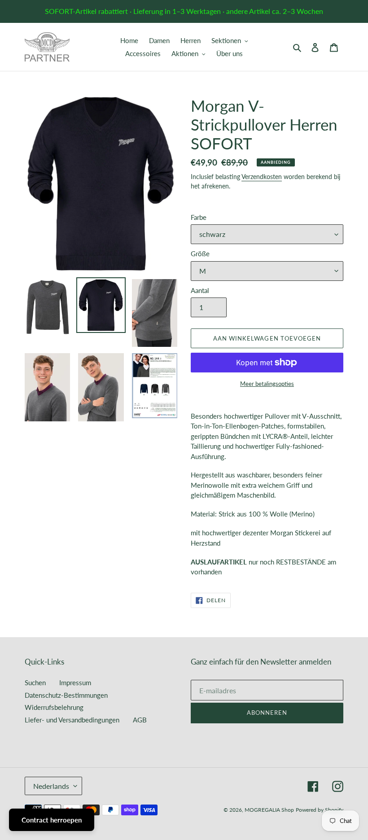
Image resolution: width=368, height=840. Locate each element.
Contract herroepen (52, 820)
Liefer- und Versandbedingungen (72, 720)
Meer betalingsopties (267, 383)
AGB (140, 720)
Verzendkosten (261, 176)
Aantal (200, 290)
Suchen (35, 682)
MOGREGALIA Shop (269, 809)
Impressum (75, 682)
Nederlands (51, 786)
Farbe (198, 217)
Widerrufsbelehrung (54, 707)
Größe (200, 253)
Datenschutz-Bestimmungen (66, 695)
